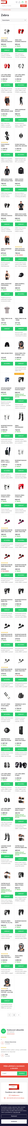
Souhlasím (14, 1121)
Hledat (23, 5)
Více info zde (16, 1112)
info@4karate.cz (15, 1095)
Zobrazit (7, 50)
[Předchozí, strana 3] (14, 1015)
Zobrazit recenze (10, 1033)
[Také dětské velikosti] (21, 379)
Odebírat (22, 1073)
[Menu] (26, 2)
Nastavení (14, 1116)
